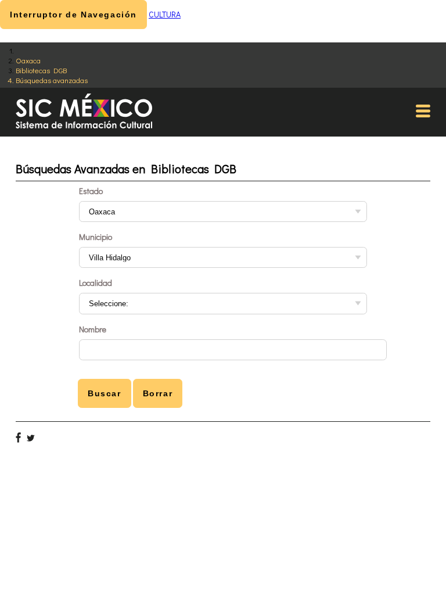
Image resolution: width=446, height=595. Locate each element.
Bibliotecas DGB (41, 70)
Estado (91, 190)
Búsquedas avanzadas (52, 80)
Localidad (95, 282)
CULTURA (165, 14)
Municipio (95, 236)
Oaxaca (28, 60)
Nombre (92, 329)
